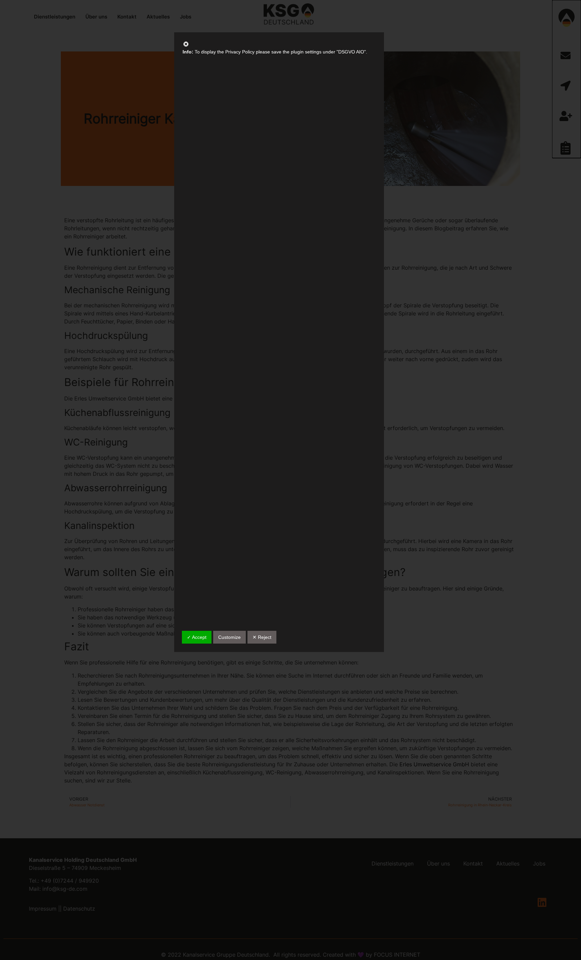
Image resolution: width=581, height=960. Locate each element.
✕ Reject (262, 637)
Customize (229, 637)
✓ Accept (196, 637)
